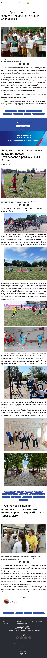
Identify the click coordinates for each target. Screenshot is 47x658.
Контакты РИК (5, 623)
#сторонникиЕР (24, 499)
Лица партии (19, 621)
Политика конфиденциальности (23, 645)
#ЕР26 (20, 491)
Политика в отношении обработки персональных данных (23, 646)
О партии (4, 621)
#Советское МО (38, 491)
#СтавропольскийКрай (9, 491)
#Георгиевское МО (16, 497)
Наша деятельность (9, 5)
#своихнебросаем (18, 113)
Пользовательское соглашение (23, 644)
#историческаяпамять (39, 613)
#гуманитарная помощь (38, 113)
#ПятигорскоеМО (7, 113)
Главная (2, 5)
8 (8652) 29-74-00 (23, 628)
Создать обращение (23, 126)
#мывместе (28, 113)
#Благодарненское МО (38, 497)
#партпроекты (28, 613)
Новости (16, 5)
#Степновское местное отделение (10, 494)
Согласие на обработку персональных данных (23, 647)
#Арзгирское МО (23, 494)
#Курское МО (6, 497)
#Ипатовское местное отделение (37, 494)
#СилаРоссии (29, 491)
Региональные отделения (37, 621)
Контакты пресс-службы (22, 623)
